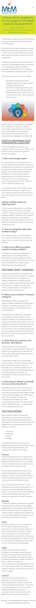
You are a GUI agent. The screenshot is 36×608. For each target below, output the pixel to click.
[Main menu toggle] (32, 7)
